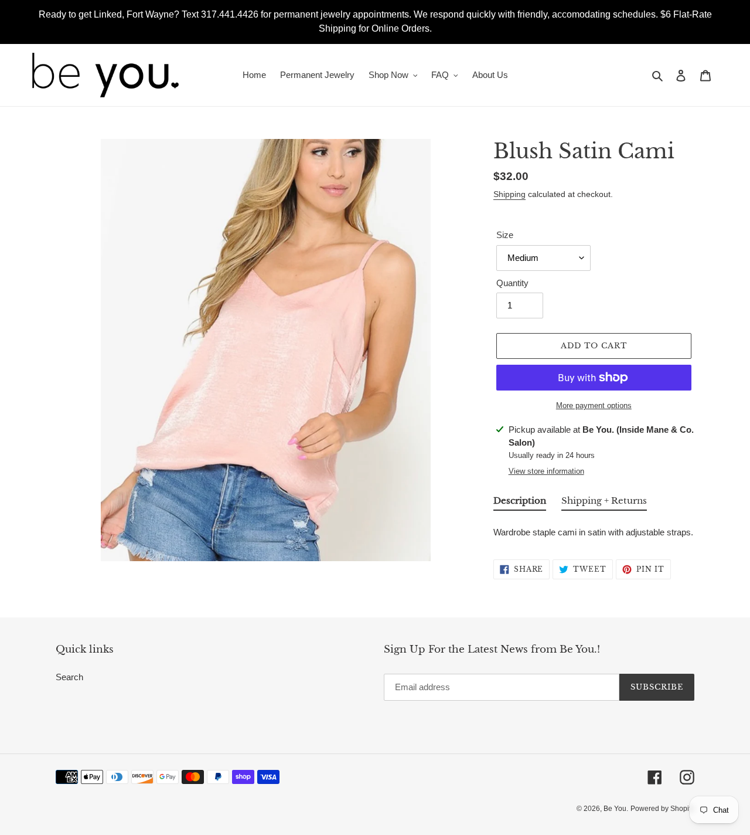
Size (504, 235)
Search (69, 677)
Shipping (509, 194)
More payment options (594, 405)
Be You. (616, 809)
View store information (546, 471)
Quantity (512, 283)
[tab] (519, 503)
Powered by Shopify (662, 809)
